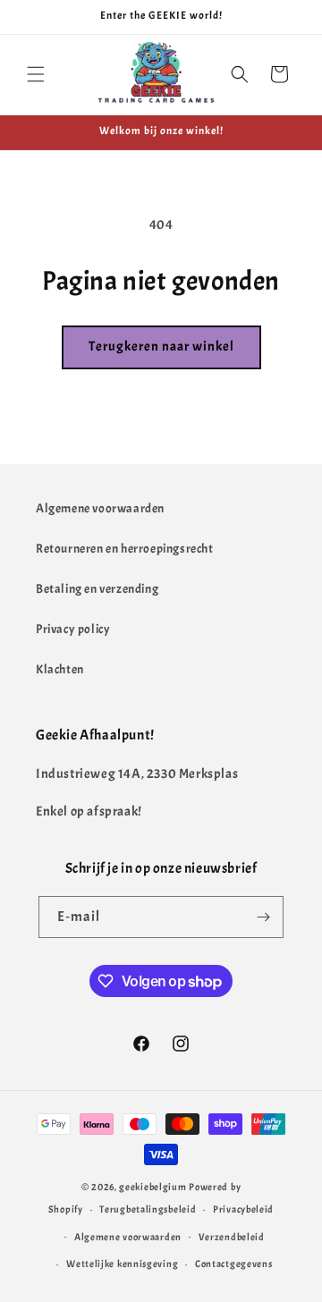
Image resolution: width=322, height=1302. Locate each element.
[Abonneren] (263, 917)
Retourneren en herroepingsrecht (125, 548)
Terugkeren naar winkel (161, 346)
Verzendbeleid (232, 1236)
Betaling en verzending (97, 588)
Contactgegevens (234, 1263)
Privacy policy (73, 629)
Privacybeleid (243, 1209)
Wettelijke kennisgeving (122, 1263)
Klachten (60, 669)
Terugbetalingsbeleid (147, 1209)
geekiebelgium (152, 1186)
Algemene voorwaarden (100, 508)
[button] (35, 74)
